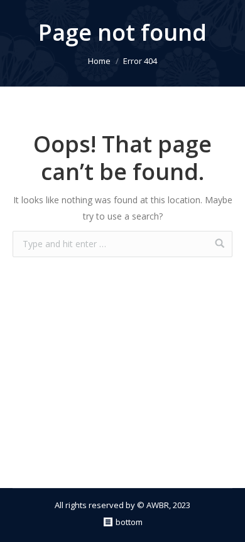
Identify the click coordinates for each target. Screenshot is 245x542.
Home (99, 60)
